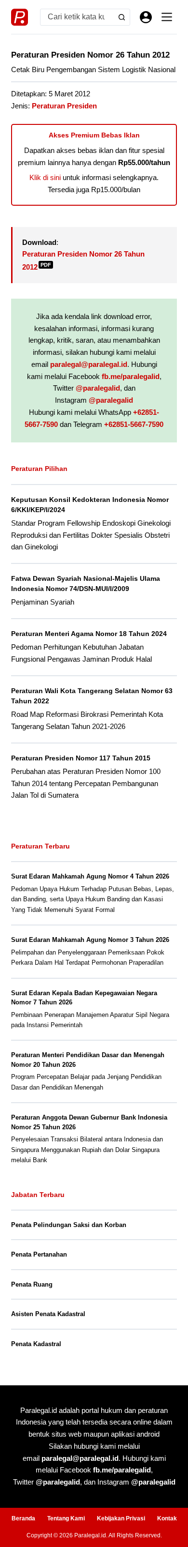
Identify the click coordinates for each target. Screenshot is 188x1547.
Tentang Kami (66, 1518)
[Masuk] (146, 17)
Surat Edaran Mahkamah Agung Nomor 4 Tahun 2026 (90, 876)
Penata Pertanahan (39, 1254)
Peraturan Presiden (64, 106)
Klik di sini (45, 177)
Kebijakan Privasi (121, 1518)
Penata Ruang (32, 1284)
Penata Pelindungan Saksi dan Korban (68, 1224)
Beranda (23, 1518)
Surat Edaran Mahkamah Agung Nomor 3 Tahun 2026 (90, 939)
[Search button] (122, 17)
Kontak (167, 1518)
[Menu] (166, 17)
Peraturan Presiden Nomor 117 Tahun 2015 (80, 758)
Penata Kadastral (36, 1344)
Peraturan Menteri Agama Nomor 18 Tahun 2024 (89, 633)
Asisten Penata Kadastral (48, 1314)
